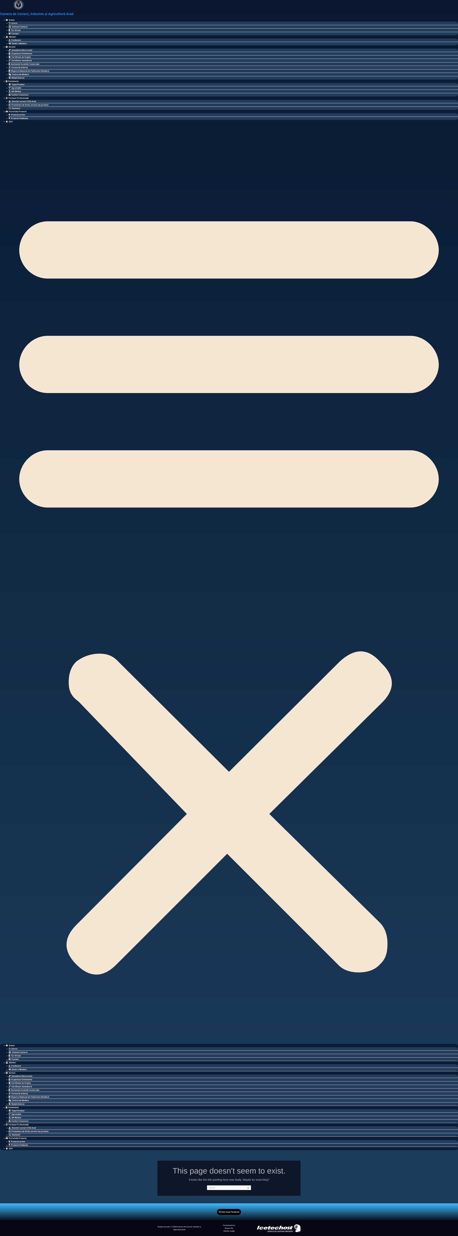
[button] (229, 585)
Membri (12, 37)
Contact (15, 34)
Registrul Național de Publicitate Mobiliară (30, 71)
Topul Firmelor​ (18, 84)
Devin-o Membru (19, 43)
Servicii (11, 47)
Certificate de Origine (21, 57)
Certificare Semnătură (21, 60)
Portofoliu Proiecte (17, 111)
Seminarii (15, 108)
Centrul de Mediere (20, 74)
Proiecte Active (17, 115)
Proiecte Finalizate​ (19, 118)
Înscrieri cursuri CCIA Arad (23, 101)
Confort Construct (20, 95)
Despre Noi (229, 1228)
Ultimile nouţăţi (228, 1231)
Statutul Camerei (19, 27)
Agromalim (16, 88)
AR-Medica (16, 91)
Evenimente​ (13, 81)
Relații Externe (17, 78)
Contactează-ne (229, 1225)
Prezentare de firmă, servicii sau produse (30, 105)
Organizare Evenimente (21, 53)
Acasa (11, 20)
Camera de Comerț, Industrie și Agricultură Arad (36, 14)
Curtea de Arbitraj (19, 67)
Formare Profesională (18, 98)
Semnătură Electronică (21, 50)
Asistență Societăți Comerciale (24, 64)
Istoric (14, 23)
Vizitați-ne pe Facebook (229, 1212)
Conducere (16, 40)
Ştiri (10, 121)
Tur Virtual (15, 30)
